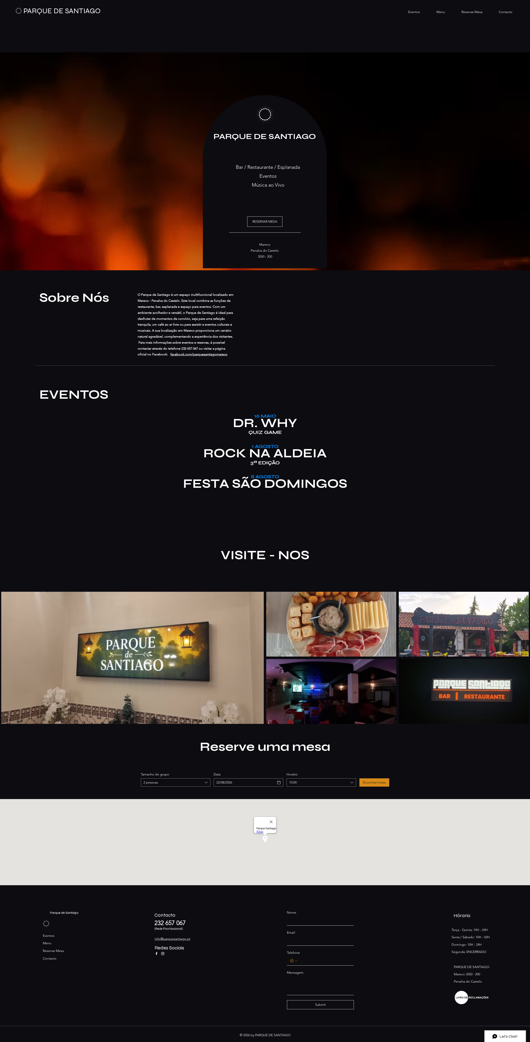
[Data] (278, 782)
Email (291, 933)
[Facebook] (156, 953)
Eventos (48, 936)
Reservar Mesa (53, 951)
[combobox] (175, 782)
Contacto (50, 958)
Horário (292, 774)
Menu (47, 943)
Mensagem (295, 972)
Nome (291, 912)
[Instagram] (163, 953)
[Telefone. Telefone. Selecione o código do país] (293, 960)
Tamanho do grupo (155, 774)
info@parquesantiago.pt (172, 939)
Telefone (293, 953)
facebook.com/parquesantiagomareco (199, 354)
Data (217, 774)
